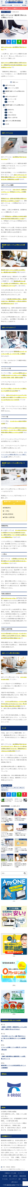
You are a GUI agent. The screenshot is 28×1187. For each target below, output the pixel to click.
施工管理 (24, 5)
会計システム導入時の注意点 (12, 120)
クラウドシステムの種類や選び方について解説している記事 (14, 454)
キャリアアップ (13, 1179)
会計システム (10, 787)
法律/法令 (15, 1176)
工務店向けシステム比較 (7, 5)
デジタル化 (4, 1179)
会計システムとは (9, 85)
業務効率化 (9, 109)
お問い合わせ (14, 1182)
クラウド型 (9, 101)
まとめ (6, 124)
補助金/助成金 (23, 1176)
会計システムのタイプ (10, 96)
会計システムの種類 (12, 88)
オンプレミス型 (10, 99)
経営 (20, 1179)
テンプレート (17, 5)
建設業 (22, 787)
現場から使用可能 (11, 117)
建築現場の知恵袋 (11, 1185)
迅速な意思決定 (10, 115)
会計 (4, 787)
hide (17, 82)
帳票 (10, 1176)
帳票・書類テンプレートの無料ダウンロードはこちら (13, 8)
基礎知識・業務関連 (6, 11)
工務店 (17, 787)
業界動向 (25, 1179)
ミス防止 (9, 112)
